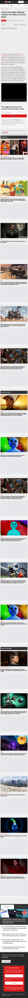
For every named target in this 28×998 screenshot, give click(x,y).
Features (4, 20)
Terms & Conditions (12, 988)
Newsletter (24, 24)
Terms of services (16, 119)
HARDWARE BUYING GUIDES (7, 906)
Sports (7, 8)
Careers (3, 986)
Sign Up (14, 983)
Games (3, 8)
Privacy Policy (18, 987)
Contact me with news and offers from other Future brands (14, 979)
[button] (27, 2)
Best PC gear (11, 5)
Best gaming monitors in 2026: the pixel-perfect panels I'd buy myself (14, 947)
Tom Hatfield (10, 20)
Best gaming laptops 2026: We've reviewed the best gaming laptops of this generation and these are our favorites (15, 928)
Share (4, 24)
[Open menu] (2, 2)
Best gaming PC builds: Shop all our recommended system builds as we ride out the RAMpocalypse (15, 941)
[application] (14, 92)
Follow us (17, 24)
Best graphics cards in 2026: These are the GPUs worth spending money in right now (15, 934)
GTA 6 (18, 5)
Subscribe (21, 1)
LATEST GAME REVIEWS (21, 906)
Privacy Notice (18, 120)
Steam (3, 61)
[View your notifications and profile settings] (13, 2)
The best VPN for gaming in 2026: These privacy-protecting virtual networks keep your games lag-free (14, 921)
